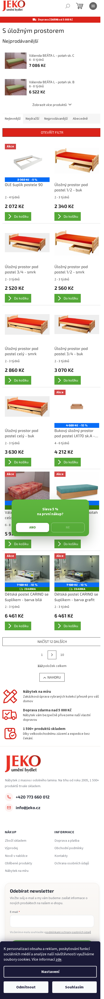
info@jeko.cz (28, 807)
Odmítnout (26, 987)
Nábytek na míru (17, 870)
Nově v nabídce (16, 855)
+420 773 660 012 (33, 796)
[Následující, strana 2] (52, 655)
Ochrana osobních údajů (71, 863)
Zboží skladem (15, 840)
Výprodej (11, 848)
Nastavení (50, 971)
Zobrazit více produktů (49, 105)
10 (62, 654)
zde (58, 959)
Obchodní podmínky (68, 848)
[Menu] (93, 6)
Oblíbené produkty (18, 863)
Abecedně (80, 118)
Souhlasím (74, 987)
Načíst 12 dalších (52, 641)
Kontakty (61, 855)
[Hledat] (68, 6)
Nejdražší (32, 118)
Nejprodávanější (56, 118)
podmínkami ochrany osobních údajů (68, 932)
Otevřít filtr (52, 132)
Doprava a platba (66, 840)
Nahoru (54, 677)
